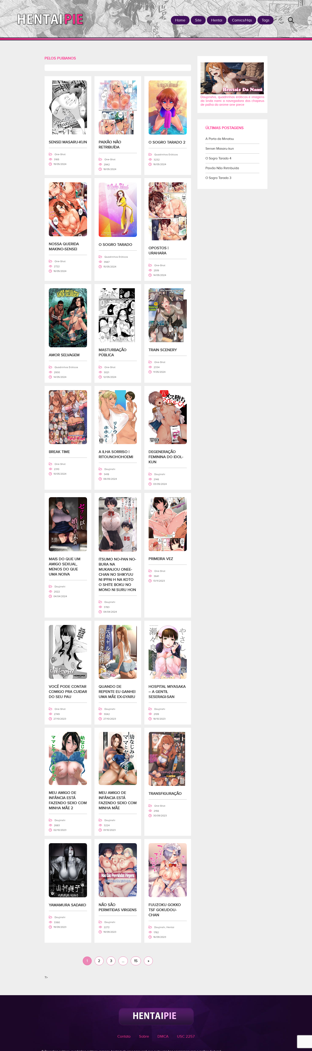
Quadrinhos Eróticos (166, 154)
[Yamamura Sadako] (68, 896)
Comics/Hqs (242, 20)
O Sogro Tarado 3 (218, 178)
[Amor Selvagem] (68, 346)
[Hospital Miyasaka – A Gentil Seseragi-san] (168, 678)
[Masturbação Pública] (118, 341)
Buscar (291, 20)
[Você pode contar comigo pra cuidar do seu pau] (68, 678)
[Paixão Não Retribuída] (118, 133)
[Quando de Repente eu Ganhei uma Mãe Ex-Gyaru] (118, 678)
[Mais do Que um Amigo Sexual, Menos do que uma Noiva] (68, 550)
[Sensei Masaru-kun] (68, 133)
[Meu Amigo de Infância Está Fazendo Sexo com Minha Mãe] (118, 784)
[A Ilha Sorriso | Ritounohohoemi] (118, 443)
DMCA (163, 1036)
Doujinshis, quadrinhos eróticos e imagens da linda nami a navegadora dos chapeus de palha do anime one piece (232, 101)
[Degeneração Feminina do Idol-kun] (168, 443)
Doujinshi (109, 469)
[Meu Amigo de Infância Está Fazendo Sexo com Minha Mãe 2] (68, 784)
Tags (265, 20)
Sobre (144, 1036)
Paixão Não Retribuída (222, 168)
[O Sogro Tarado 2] (168, 133)
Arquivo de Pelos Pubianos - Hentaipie (52, 19)
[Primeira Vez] (168, 550)
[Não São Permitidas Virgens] (118, 896)
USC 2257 (186, 1036)
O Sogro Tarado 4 (218, 158)
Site (198, 20)
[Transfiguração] (168, 785)
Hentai (216, 20)
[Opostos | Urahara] (168, 239)
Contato (124, 1036)
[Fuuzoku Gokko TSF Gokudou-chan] (168, 896)
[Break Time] (68, 443)
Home (180, 20)
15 (136, 961)
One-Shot (60, 154)
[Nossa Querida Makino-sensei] (68, 235)
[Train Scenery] (168, 341)
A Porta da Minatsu (219, 139)
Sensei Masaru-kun (219, 149)
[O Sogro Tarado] (118, 236)
